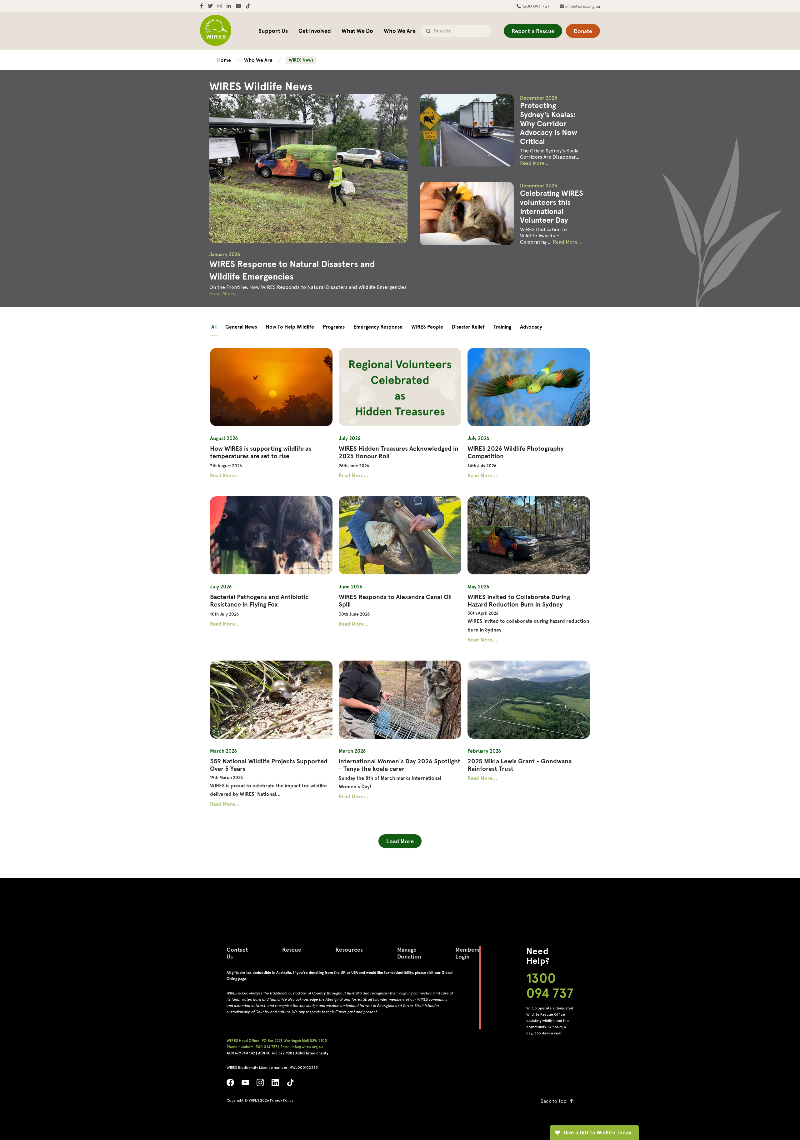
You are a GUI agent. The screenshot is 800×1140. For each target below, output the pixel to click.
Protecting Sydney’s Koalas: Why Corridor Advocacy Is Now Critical (548, 123)
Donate (583, 31)
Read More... (223, 293)
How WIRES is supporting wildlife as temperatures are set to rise (260, 452)
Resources (349, 949)
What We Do (357, 30)
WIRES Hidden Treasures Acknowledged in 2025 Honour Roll (398, 452)
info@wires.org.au (582, 6)
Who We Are (400, 30)
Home (224, 60)
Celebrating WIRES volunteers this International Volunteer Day (551, 207)
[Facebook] (230, 1084)
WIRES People (427, 327)
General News (241, 327)
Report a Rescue (533, 31)
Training (502, 327)
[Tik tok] (290, 1084)
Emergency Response (377, 327)
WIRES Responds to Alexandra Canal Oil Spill (395, 600)
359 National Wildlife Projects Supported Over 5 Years (269, 764)
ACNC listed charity (311, 1053)
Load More (400, 841)
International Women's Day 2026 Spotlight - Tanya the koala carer (399, 764)
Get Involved (314, 30)
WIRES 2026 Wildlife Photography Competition (516, 452)
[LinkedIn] (275, 1084)
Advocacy (531, 327)
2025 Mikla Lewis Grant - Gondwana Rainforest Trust (520, 764)
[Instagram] (260, 1084)
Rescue (291, 949)
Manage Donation (409, 953)
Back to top (553, 1101)
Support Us (273, 30)
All (214, 327)
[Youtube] (245, 1084)
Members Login (467, 953)
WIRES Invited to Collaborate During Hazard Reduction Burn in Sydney (519, 600)
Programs (334, 327)
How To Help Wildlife (290, 327)
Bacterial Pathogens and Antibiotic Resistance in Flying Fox (259, 600)
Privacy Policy (281, 1100)
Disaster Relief (468, 327)
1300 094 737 (535, 6)
